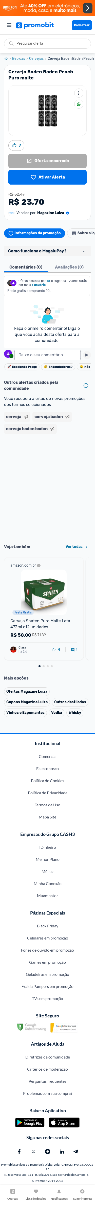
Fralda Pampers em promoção (47, 986)
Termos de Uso (47, 804)
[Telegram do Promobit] (76, 1151)
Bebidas (18, 59)
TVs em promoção (47, 998)
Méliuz (47, 871)
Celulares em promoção (47, 937)
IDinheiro (47, 847)
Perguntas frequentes (47, 1081)
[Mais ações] (78, 93)
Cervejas (36, 59)
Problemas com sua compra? (47, 1093)
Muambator (47, 895)
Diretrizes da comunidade (47, 1056)
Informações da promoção (37, 233)
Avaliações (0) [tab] (69, 267)
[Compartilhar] (78, 104)
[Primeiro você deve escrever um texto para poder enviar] (87, 355)
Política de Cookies (47, 780)
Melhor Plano (48, 859)
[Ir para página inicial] (8, 59)
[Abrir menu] (9, 25)
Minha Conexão (48, 883)
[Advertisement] (47, 487)
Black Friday (47, 925)
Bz (48, 281)
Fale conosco (47, 768)
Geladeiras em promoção (47, 974)
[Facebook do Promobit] (19, 1151)
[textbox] (47, 355)
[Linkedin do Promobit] (62, 1151)
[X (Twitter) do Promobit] (33, 1151)
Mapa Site (47, 816)
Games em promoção (47, 962)
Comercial (47, 756)
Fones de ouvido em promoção (47, 950)
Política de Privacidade (47, 792)
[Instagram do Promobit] (48, 1151)
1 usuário (39, 285)
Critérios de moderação (47, 1069)
